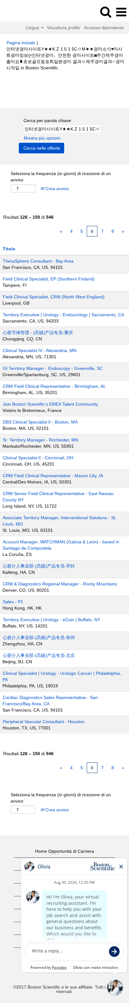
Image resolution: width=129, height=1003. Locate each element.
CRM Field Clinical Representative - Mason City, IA (53, 475)
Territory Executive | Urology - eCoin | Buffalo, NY (51, 619)
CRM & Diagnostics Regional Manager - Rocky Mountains (60, 583)
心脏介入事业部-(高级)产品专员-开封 (39, 565)
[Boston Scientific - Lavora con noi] (22, 12)
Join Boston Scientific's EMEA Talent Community (50, 404)
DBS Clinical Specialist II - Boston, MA (40, 421)
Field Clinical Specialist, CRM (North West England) (54, 296)
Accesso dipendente (104, 27)
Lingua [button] (33, 27)
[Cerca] (105, 11)
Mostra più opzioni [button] (42, 138)
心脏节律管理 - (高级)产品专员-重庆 (38, 332)
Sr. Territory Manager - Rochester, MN (40, 439)
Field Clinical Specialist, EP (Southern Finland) (49, 278)
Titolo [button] (9, 248)
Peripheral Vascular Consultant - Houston (44, 721)
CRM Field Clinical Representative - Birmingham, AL (54, 386)
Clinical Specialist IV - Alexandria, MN (39, 350)
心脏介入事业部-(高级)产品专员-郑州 (39, 637)
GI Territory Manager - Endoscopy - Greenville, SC (53, 368)
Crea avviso (56, 188)
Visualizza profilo (63, 27)
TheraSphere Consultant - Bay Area (38, 261)
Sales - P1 (13, 601)
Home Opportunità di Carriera (64, 851)
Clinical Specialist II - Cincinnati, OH (38, 457)
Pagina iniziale (21, 42)
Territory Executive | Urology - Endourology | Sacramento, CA (63, 314)
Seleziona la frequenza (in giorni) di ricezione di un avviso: (61, 176)
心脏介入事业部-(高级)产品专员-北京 (39, 655)
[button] (121, 12)
